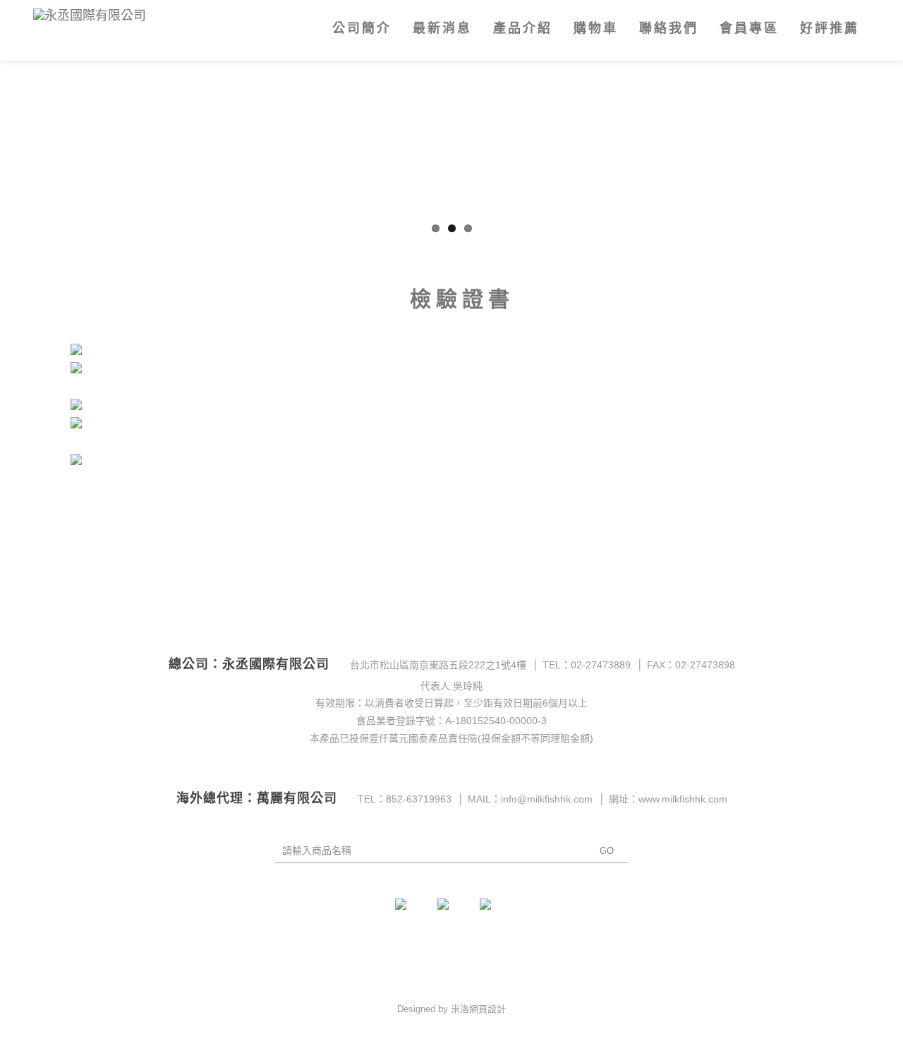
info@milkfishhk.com (547, 799)
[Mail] (451, 912)
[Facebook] (409, 912)
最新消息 (442, 28)
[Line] (494, 912)
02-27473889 (601, 665)
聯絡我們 (668, 28)
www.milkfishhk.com (682, 799)
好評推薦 (829, 28)
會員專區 (749, 28)
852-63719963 (419, 799)
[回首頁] (126, 16)
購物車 (596, 28)
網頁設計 (487, 1009)
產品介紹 (522, 28)
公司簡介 (362, 28)
